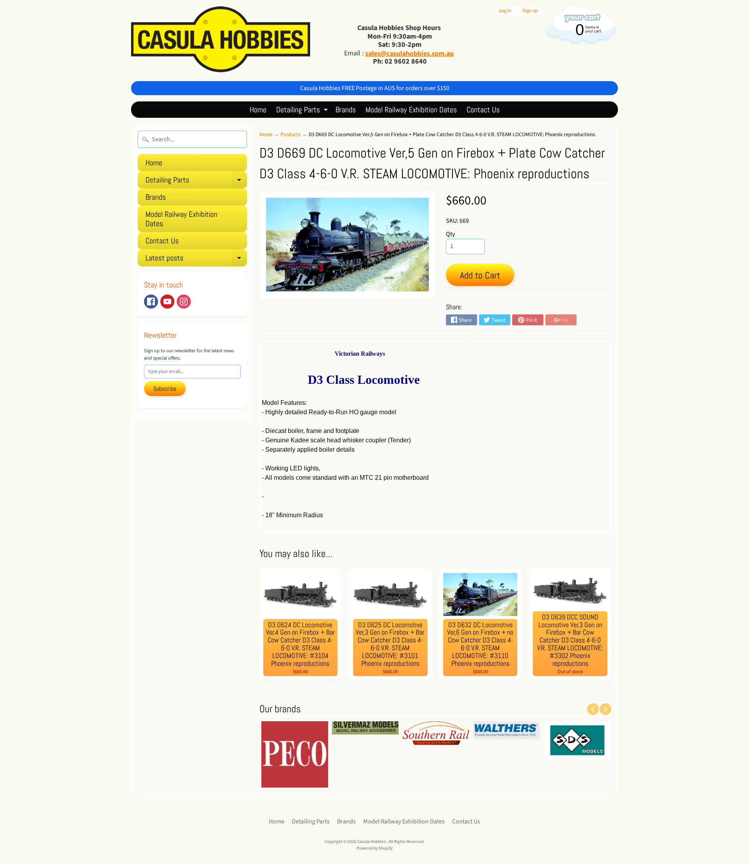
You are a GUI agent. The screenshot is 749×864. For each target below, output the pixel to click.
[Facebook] (151, 302)
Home (258, 110)
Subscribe (164, 389)
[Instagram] (184, 302)
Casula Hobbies (372, 841)
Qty (450, 234)
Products (290, 134)
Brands (345, 110)
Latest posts (196, 259)
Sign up (530, 10)
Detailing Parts (303, 111)
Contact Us (483, 110)
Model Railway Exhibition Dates (411, 110)
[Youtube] (167, 302)
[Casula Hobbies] (220, 40)
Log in (505, 10)
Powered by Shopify (374, 848)
